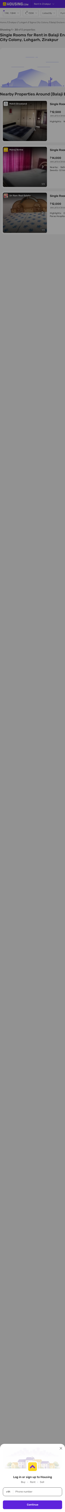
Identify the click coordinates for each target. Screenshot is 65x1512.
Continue (32, 1504)
